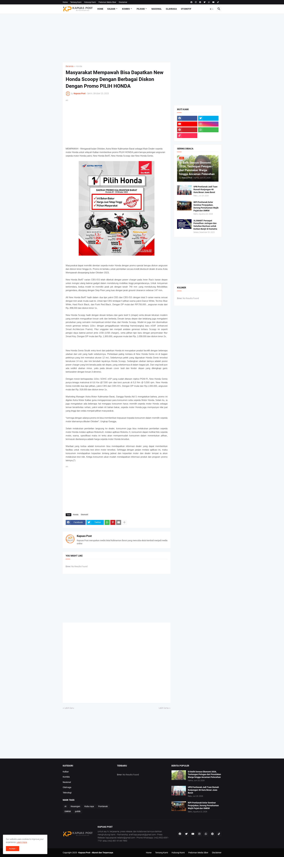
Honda (79, 66)
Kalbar (111, 9)
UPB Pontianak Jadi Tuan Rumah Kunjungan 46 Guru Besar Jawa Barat (205, 189)
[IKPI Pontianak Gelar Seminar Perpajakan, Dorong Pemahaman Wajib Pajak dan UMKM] (184, 205)
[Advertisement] (142, 38)
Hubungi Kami (90, 2)
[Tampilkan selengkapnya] (124, 522)
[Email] (118, 522)
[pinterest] (200, 2)
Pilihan (141, 9)
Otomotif (186, 9)
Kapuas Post (84, 535)
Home (65, 2)
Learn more (22, 842)
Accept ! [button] (12, 848)
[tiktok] (218, 2)
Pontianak (103, 806)
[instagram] (196, 2)
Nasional (156, 9)
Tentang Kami (76, 2)
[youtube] (213, 2)
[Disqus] (116, 664)
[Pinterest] (112, 522)
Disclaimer (123, 2)
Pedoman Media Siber (107, 2)
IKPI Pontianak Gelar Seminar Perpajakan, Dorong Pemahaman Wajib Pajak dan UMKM (205, 206)
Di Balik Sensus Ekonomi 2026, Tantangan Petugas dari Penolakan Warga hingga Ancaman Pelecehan (204, 774)
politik (77, 811)
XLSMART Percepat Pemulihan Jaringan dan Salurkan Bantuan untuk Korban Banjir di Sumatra (205, 224)
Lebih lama (164, 708)
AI (65, 806)
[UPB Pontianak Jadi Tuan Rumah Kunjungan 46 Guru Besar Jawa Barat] (184, 190)
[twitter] (204, 2)
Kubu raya (89, 806)
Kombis (126, 9)
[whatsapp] (209, 2)
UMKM (67, 811)
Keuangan (75, 806)
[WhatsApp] (107, 522)
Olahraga (171, 9)
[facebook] (191, 2)
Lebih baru (69, 708)
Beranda (70, 66)
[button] (211, 9)
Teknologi (67, 792)
